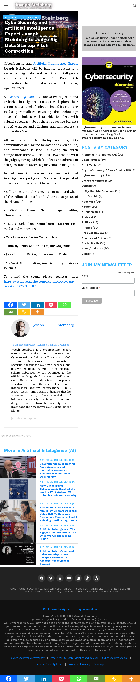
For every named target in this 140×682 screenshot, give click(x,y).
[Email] (10, 312)
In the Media (32, 591)
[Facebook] (10, 305)
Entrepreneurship (94, 180)
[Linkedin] (37, 305)
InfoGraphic (90, 196)
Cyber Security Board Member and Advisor (74, 658)
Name (85, 275)
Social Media (91, 243)
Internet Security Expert (49, 664)
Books (49, 591)
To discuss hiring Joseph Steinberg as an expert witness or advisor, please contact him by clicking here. (109, 41)
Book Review (91, 160)
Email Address (91, 288)
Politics (87, 222)
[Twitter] (24, 305)
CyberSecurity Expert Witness (40, 588)
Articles (97, 588)
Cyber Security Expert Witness (28, 658)
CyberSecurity (92, 175)
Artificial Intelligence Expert (55, 63)
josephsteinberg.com (24, 418)
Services (82, 588)
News (86, 206)
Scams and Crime (94, 238)
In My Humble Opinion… (98, 191)
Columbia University (79, 664)
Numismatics (91, 212)
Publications (109, 591)
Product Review (93, 233)
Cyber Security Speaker (115, 658)
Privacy (87, 227)
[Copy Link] (24, 312)
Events (87, 185)
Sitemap (99, 664)
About (68, 588)
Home (12, 588)
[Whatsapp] (64, 305)
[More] (37, 312)
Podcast (88, 217)
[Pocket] (51, 305)
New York (88, 201)
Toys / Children (92, 248)
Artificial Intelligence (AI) (99, 154)
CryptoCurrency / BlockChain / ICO (106, 170)
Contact (91, 591)
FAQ (59, 591)
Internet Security (119, 588)
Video (86, 253)
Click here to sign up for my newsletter (70, 609)
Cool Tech (89, 165)
